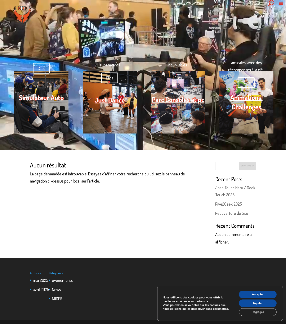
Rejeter (258, 303)
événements (62, 280)
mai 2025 (40, 280)
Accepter (258, 294)
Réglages (258, 312)
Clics (41, 68)
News (56, 289)
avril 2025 (41, 289)
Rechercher (247, 166)
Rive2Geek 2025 (228, 204)
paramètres (220, 309)
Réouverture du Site (231, 213)
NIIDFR (57, 298)
